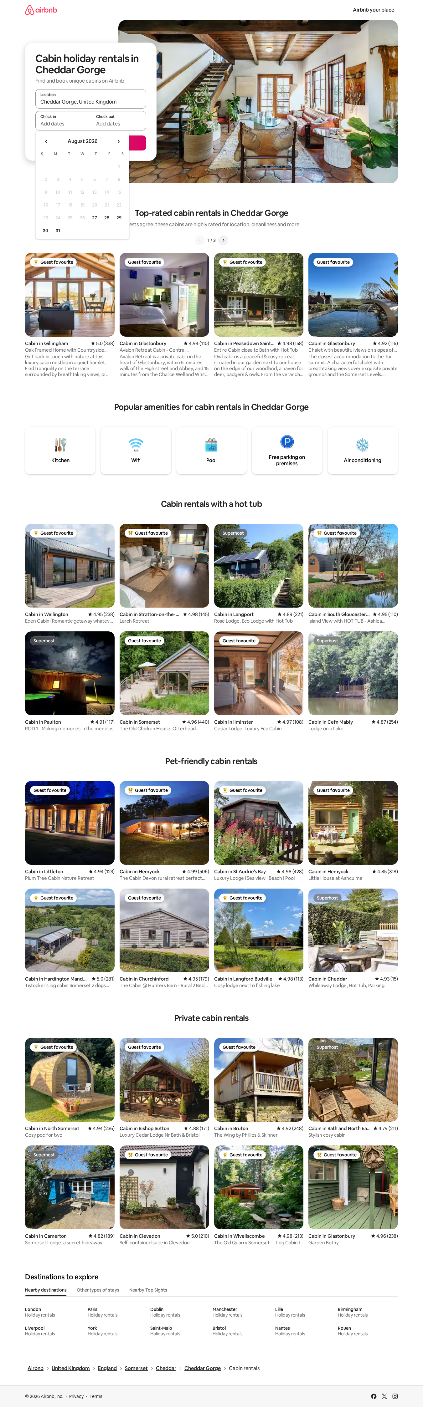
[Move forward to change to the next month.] (118, 141)
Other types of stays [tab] (98, 1290)
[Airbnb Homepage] (41, 10)
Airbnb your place (373, 10)
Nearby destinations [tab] (46, 1290)
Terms (96, 1396)
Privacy (76, 1396)
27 (94, 218)
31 (58, 230)
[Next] (223, 240)
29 (118, 218)
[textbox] (63, 123)
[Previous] (200, 240)
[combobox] (90, 101)
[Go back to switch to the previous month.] (46, 141)
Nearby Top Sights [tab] (148, 1290)
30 (45, 230)
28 (106, 218)
